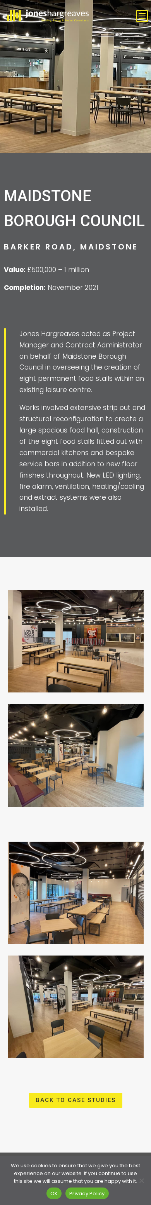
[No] (141, 1180)
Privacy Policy (87, 1193)
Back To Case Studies (76, 1100)
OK (54, 1193)
